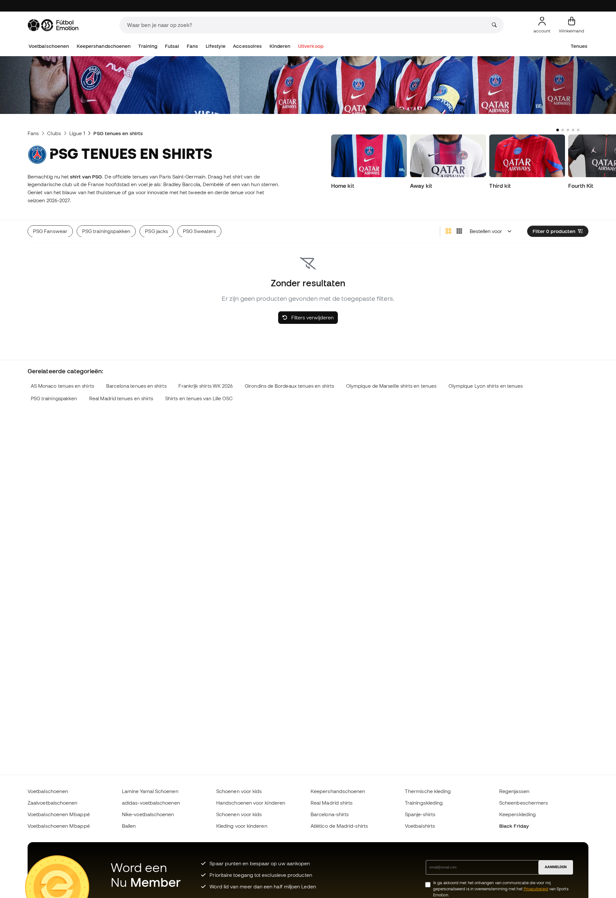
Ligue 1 (77, 133)
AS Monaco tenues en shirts (62, 386)
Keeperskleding (517, 814)
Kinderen (280, 46)
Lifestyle (216, 46)
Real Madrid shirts (332, 803)
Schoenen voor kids (239, 791)
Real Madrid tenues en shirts (121, 398)
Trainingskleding (424, 803)
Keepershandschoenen (104, 46)
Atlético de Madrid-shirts (339, 826)
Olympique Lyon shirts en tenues (486, 386)
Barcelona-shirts (330, 814)
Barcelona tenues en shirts (136, 386)
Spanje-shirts (420, 814)
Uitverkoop (310, 46)
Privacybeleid (536, 889)
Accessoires (247, 46)
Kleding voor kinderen (241, 826)
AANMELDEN (556, 867)
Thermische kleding (428, 791)
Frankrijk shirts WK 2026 (205, 386)
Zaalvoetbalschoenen (52, 803)
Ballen (129, 826)
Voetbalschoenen (49, 46)
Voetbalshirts (420, 826)
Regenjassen (514, 791)
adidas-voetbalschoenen (151, 803)
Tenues (579, 46)
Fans (192, 46)
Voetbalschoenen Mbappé (59, 814)
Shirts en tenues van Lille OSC (199, 398)
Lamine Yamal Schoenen (150, 791)
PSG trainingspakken (54, 398)
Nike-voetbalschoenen (148, 814)
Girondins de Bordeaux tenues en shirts (289, 386)
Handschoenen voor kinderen (250, 803)
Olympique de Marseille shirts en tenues (391, 386)
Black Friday (514, 826)
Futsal (172, 46)
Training (148, 46)
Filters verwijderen (312, 317)
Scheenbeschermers (523, 803)
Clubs (54, 133)
